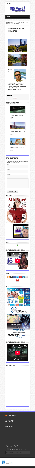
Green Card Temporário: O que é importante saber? (17, 148)
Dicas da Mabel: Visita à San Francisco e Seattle (17, 132)
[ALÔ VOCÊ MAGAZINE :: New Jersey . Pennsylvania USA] (17, 11)
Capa (15, 22)
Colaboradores (21, 22)
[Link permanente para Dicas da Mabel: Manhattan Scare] (17, 113)
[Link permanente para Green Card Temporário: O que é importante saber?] (17, 145)
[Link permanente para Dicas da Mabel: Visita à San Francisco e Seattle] (17, 129)
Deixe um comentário (12, 36)
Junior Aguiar (18, 35)
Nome (8, 164)
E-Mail (8, 169)
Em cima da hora (11, 415)
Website (8, 174)
